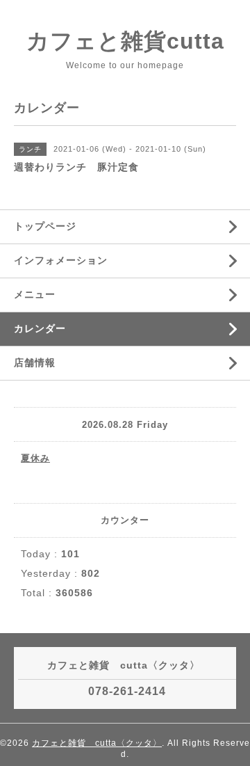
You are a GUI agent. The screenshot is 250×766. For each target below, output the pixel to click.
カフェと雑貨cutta (125, 41)
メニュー (35, 294)
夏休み (35, 458)
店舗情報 (35, 362)
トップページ (45, 226)
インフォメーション (61, 260)
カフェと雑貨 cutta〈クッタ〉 (97, 743)
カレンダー (40, 328)
